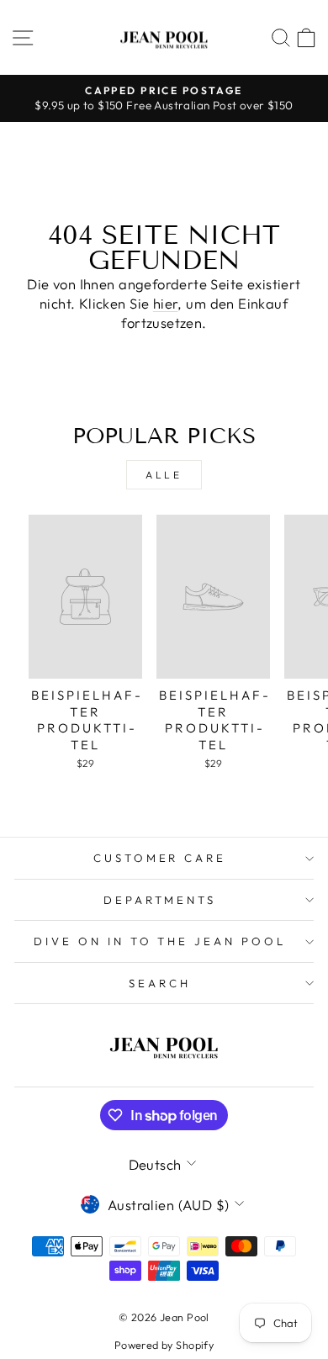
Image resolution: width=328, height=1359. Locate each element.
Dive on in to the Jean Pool (160, 941)
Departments (160, 900)
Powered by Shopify (164, 1344)
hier (165, 303)
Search (160, 983)
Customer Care (160, 858)
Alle (163, 474)
